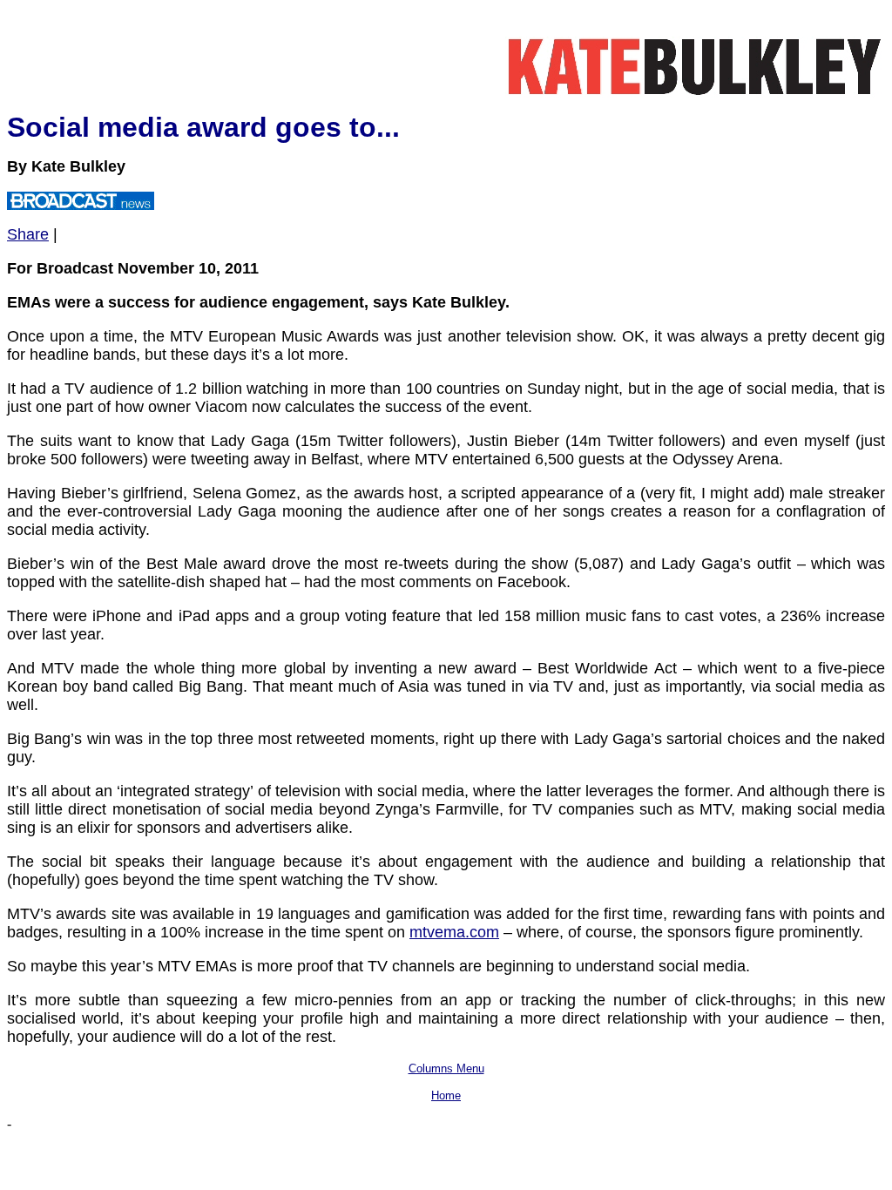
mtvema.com (454, 932)
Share (28, 234)
